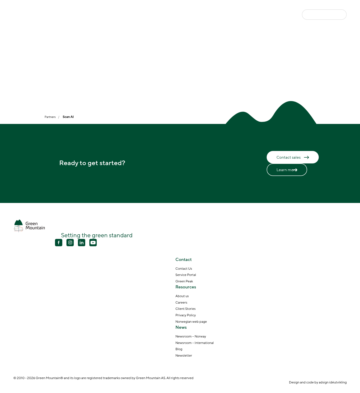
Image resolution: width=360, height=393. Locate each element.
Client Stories (185, 309)
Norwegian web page (191, 322)
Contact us (319, 14)
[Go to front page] (30, 14)
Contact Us (183, 269)
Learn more (286, 169)
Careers (181, 303)
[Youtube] (70, 242)
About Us (217, 15)
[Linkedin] (81, 243)
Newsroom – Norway (190, 337)
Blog (178, 349)
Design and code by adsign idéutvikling (318, 382)
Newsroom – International (194, 343)
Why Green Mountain (152, 15)
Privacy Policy (185, 315)
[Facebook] (58, 243)
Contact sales (288, 157)
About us (182, 296)
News (238, 15)
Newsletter (183, 356)
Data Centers (116, 15)
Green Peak (184, 281)
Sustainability (189, 15)
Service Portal (185, 275)
